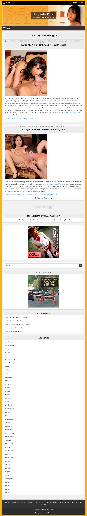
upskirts (43, 42)
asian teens (11, 41)
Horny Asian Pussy (43, 14)
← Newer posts (40, 208)
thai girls (7, 471)
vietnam (7, 493)
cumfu (43, 198)
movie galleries (9, 433)
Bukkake (7, 373)
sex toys (7, 454)
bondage (7, 370)
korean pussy (9, 419)
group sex (8, 394)
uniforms (77, 41)
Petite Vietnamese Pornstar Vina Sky (16, 317)
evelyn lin (49, 198)
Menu (8, 3)
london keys (8, 426)
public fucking (9, 443)
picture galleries (9, 436)
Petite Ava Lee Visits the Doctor (14, 331)
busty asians (8, 377)
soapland (7, 465)
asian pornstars (28, 127)
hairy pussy (38, 41)
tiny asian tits (29, 105)
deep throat (8, 387)
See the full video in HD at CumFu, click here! (19, 118)
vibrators (7, 489)
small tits (69, 41)
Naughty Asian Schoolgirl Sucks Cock (43, 45)
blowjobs (19, 41)
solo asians (8, 468)
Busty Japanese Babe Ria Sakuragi (15, 328)
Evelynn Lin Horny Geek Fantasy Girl (43, 129)
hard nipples (47, 41)
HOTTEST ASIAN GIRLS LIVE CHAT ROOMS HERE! (21, 502)
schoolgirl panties (74, 105)
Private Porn (8, 440)
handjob (63, 127)
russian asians (9, 450)
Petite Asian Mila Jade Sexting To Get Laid (18, 324)
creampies (8, 384)
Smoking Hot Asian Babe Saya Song (16, 321)
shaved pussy (53, 184)
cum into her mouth (70, 112)
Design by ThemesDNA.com (43, 513)
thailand (7, 475)
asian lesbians (9, 342)
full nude (56, 127)
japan (6, 415)
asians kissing (9, 356)
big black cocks (9, 363)
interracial (8, 412)
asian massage (9, 345)
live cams (8, 422)
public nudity (8, 447)
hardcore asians (59, 41)
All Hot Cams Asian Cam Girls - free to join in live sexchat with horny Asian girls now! (43, 220)
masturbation (9, 429)
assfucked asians (10, 359)
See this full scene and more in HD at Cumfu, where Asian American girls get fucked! (31, 195)
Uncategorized (9, 479)
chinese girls (28, 41)
